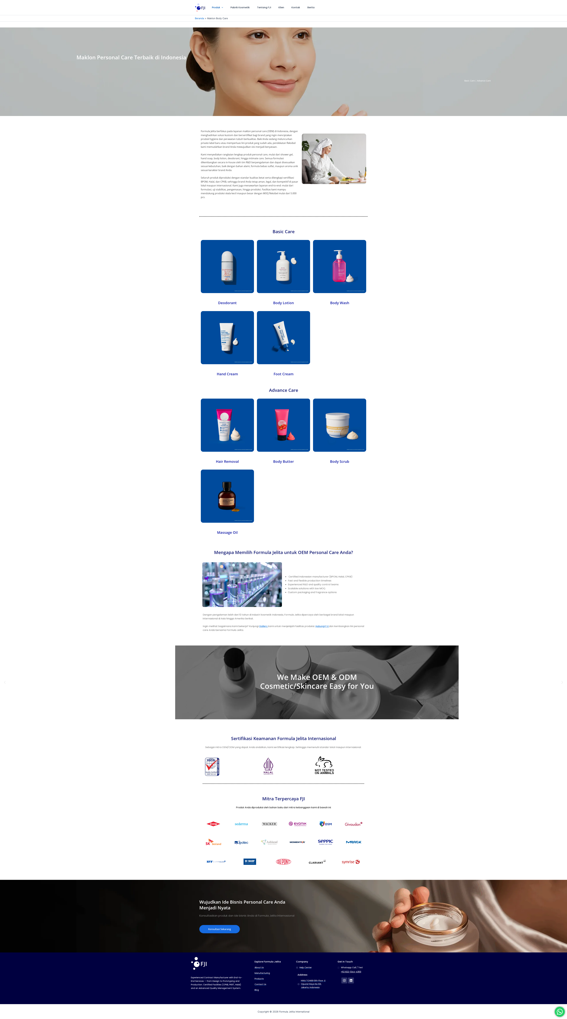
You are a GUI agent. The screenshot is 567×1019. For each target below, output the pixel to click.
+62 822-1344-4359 (351, 971)
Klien (281, 7)
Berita (311, 7)
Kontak (295, 7)
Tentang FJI (264, 7)
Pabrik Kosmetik (240, 7)
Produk (216, 7)
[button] (221, 7)
